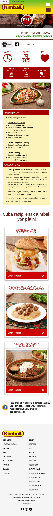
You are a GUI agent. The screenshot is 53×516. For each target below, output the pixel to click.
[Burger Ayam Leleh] (26, 254)
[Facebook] (5, 407)
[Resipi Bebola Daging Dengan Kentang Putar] (26, 311)
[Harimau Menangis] (26, 368)
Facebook (48, 4)
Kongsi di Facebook (26, 44)
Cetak (9, 44)
